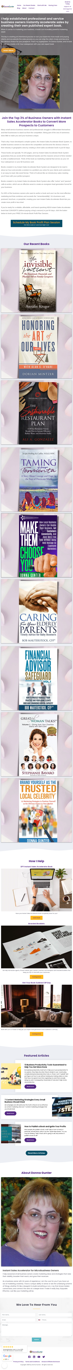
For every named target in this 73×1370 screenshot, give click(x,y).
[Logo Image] (8, 6)
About (24, 8)
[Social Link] (29, 1357)
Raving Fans (53, 5)
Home (19, 5)
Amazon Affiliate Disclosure (51, 1361)
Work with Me (41, 5)
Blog (18, 8)
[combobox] (40, 1320)
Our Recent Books (29, 5)
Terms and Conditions (32, 1361)
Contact (31, 8)
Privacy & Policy (18, 1361)
